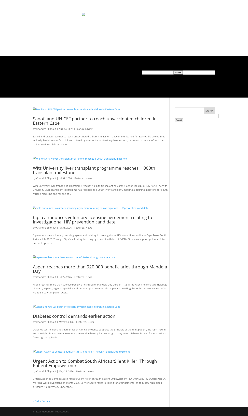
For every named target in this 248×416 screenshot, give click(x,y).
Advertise (79, 73)
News (66, 73)
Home (38, 73)
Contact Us (104, 73)
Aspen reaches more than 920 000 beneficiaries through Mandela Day (100, 269)
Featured (81, 128)
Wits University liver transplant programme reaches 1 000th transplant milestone (94, 170)
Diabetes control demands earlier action (74, 316)
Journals (51, 73)
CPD (91, 73)
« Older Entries (41, 401)
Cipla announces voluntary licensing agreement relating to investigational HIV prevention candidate (92, 219)
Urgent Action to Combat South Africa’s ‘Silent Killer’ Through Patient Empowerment (95, 363)
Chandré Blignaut (46, 128)
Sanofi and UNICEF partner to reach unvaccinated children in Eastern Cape (95, 121)
